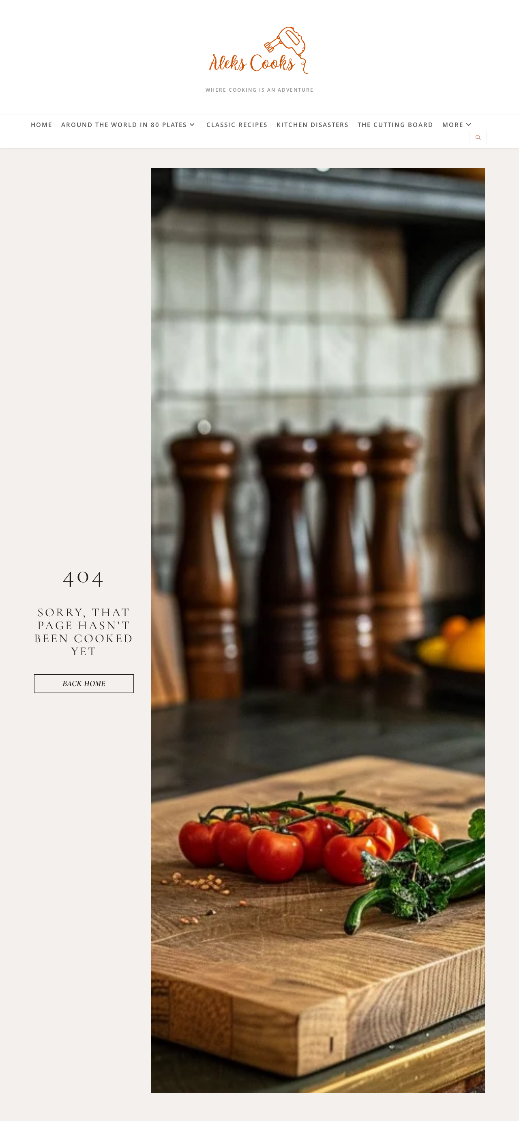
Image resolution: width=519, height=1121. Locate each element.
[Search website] (478, 137)
